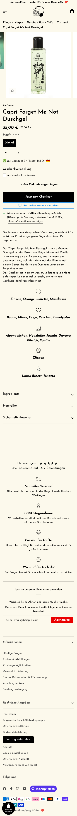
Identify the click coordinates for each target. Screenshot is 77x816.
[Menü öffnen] (8, 11)
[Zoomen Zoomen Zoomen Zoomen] (38, 65)
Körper (19, 22)
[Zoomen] (12, 91)
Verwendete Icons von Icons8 (20, 765)
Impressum (9, 714)
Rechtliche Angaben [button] (16, 702)
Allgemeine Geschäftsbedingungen (24, 720)
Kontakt (7, 747)
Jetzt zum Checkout (39, 196)
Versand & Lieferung (15, 671)
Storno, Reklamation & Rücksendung (25, 677)
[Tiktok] (11, 788)
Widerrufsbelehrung (15, 732)
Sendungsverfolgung (15, 689)
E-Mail (9, 623)
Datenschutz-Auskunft (16, 759)
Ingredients (11, 394)
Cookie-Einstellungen (15, 753)
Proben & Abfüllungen (16, 659)
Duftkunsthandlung (18, 810)
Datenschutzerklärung (16, 726)
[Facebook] (4, 788)
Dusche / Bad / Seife (40, 22)
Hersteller (10, 405)
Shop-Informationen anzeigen (25, 221)
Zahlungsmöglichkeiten (17, 665)
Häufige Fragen (12, 653)
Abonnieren (62, 619)
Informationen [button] (12, 642)
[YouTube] (24, 788)
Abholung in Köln (13, 683)
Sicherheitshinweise (16, 417)
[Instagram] (17, 788)
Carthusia (63, 22)
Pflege (7, 22)
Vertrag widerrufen (18, 739)
